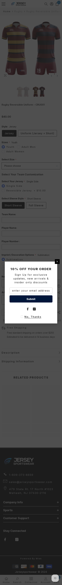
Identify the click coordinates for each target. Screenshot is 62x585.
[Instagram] (34, 309)
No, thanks (32, 316)
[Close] (57, 261)
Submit (31, 299)
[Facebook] (27, 309)
